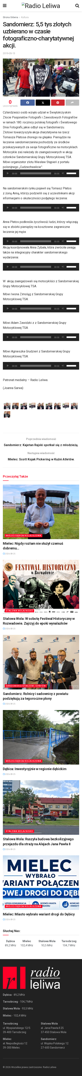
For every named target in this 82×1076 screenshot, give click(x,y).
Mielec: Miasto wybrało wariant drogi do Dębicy (39, 914)
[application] (41, 173)
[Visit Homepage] (41, 5)
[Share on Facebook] (27, 103)
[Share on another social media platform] (72, 103)
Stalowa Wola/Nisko (19, 611)
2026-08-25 (10, 554)
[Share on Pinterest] (58, 103)
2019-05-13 (9, 53)
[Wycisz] (63, 173)
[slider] (72, 173)
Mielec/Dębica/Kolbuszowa (23, 535)
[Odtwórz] (8, 173)
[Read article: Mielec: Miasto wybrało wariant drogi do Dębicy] (41, 882)
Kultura (25, 17)
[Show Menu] (4, 5)
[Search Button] (77, 5)
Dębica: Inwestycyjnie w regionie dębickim (34, 769)
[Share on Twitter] (43, 103)
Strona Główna (10, 17)
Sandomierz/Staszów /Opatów (26, 686)
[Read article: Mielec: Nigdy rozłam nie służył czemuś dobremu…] (41, 512)
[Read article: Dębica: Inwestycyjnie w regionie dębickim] (41, 737)
